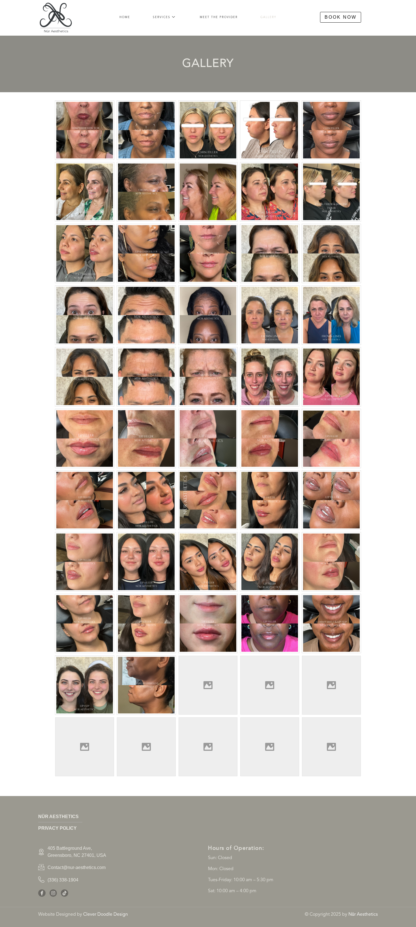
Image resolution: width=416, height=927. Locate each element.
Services (161, 17)
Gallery (268, 17)
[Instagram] (53, 893)
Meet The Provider (219, 17)
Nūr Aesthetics (363, 914)
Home (124, 17)
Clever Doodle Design (105, 914)
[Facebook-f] (42, 893)
